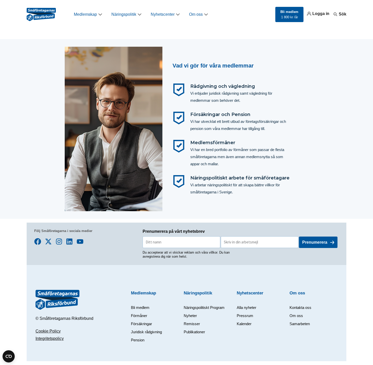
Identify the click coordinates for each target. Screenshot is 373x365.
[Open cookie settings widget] (9, 356)
